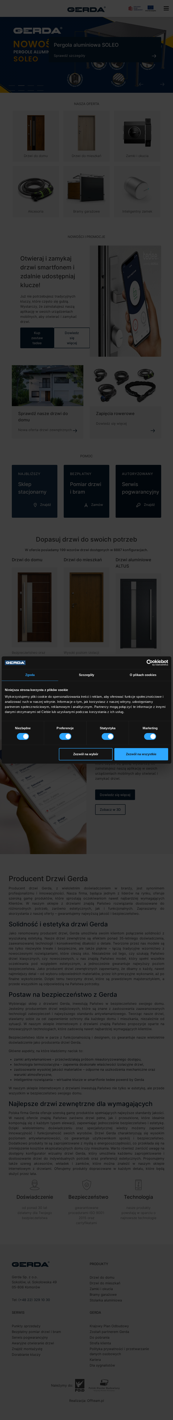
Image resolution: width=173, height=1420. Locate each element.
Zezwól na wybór (85, 754)
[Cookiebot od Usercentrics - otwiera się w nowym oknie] (149, 662)
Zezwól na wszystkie (141, 754)
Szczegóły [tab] (86, 675)
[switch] (65, 736)
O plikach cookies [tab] (143, 675)
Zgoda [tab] (30, 675)
